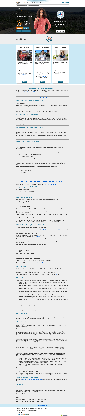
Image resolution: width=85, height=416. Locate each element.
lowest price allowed (62, 67)
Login (63, 2)
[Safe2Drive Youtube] (20, 412)
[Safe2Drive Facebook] (17, 412)
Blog (39, 408)
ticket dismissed (24, 67)
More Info (19, 30)
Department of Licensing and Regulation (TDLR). (52, 229)
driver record (24, 74)
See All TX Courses (60, 31)
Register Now (19, 28)
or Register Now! (52, 97)
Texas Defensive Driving (33, 408)
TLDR (56, 274)
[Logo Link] (23, 2)
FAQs (26, 5)
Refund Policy (63, 28)
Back (19, 8)
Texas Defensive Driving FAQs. (36, 262)
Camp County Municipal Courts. (50, 184)
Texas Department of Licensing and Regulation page (32, 379)
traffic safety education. (33, 136)
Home (17, 5)
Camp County (19, 324)
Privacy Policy (19, 408)
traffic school (30, 129)
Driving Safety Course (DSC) (30, 91)
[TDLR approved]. (36, 236)
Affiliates (42, 408)
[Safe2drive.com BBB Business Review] (18, 414)
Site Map (27, 408)
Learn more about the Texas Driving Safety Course (37, 181)
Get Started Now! (42, 405)
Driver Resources (31, 5)
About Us (46, 408)
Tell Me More (24, 81)
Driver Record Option (26, 30)
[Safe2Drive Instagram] (21, 412)
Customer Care (43, 76)
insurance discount (22, 68)
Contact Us (22, 5)
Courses (37, 5)
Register (66, 2)
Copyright (23, 408)
